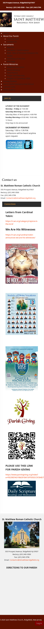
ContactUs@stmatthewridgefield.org (20, 198)
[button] (11, 36)
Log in (39, 623)
